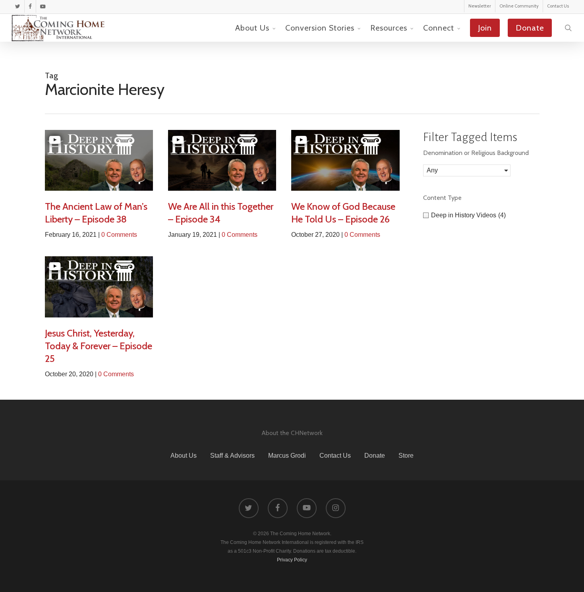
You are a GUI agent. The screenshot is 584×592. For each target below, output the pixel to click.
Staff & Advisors (232, 455)
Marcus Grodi (287, 455)
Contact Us (335, 455)
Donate (374, 455)
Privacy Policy (292, 560)
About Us (183, 455)
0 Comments (119, 234)
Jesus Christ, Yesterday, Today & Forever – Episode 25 (98, 345)
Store (406, 455)
